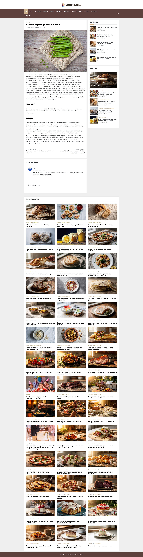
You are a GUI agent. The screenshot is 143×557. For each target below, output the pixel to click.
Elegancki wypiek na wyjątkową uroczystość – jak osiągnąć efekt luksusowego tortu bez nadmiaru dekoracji (40, 447)
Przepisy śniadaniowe (66, 320)
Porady (99, 117)
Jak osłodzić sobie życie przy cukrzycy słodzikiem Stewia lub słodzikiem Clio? (72, 151)
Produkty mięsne (96, 370)
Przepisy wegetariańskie (35, 345)
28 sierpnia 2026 (103, 104)
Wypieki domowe (64, 518)
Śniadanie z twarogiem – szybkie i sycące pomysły (70, 323)
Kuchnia (45, 11)
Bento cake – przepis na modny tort (100, 545)
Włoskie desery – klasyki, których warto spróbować (101, 422)
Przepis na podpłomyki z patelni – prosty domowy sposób (70, 274)
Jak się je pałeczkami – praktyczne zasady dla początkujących (39, 422)
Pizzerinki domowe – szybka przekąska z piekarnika (104, 35)
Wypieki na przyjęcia (42, 443)
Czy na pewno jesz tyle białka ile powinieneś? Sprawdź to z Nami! (40, 151)
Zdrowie (86, 11)
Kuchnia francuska (65, 419)
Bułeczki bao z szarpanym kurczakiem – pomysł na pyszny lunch (101, 446)
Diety (30, 11)
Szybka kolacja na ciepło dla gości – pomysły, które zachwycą (40, 323)
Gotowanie (38, 11)
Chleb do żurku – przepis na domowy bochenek (37, 225)
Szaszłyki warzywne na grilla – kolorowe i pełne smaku (39, 373)
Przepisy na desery (97, 271)
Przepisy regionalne (66, 296)
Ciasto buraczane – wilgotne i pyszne (100, 496)
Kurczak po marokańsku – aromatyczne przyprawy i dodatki (70, 348)
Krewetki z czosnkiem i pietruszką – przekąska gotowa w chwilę (99, 274)
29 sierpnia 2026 (103, 96)
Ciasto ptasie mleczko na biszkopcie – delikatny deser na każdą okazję (69, 546)
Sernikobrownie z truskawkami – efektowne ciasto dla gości (40, 521)
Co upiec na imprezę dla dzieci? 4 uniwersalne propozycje (36, 397)
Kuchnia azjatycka (96, 443)
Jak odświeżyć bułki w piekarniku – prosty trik (105, 111)
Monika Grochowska (40, 27)
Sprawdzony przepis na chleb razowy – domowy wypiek (105, 43)
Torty (27, 443)
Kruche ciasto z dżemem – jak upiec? (37, 496)
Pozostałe (94, 11)
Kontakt (28, 16)
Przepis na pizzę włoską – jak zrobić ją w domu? (39, 472)
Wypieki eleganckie (33, 443)
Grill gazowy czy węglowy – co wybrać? (100, 397)
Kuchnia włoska (64, 443)
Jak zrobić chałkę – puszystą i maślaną (38, 274)
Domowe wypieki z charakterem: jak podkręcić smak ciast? (68, 521)
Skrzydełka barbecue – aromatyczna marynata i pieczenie (69, 373)
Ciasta (58, 518)
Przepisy (67, 11)
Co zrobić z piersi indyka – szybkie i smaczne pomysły (102, 323)
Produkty (59, 11)
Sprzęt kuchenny (77, 11)
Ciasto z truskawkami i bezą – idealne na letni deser (101, 521)
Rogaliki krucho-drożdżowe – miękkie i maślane (100, 472)
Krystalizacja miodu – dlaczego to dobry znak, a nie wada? (106, 57)
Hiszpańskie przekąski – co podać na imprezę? (69, 422)
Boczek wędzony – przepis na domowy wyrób (102, 372)
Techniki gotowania (98, 394)
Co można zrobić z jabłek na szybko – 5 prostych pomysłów (69, 472)
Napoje (52, 11)
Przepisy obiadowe (102, 78)
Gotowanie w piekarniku (109, 108)
